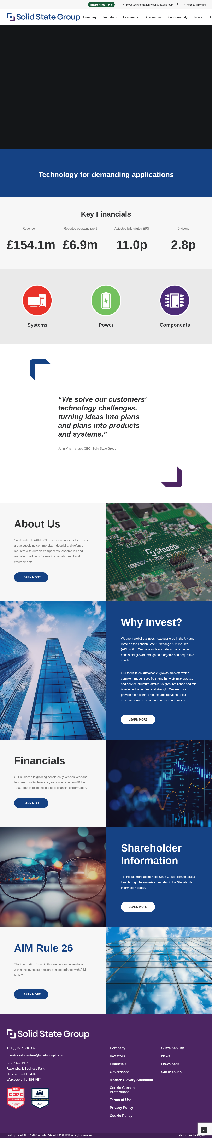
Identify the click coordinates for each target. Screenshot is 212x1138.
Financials (130, 17)
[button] (18, 1098)
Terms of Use (120, 1100)
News (198, 17)
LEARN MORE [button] (31, 577)
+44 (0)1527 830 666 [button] (193, 4)
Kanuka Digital (196, 1135)
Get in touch (171, 1072)
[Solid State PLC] (43, 17)
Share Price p (101, 4)
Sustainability (178, 17)
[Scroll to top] (204, 1130)
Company (90, 17)
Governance (153, 17)
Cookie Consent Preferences (123, 1090)
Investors (110, 17)
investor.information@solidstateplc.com (149, 4)
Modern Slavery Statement (131, 1080)
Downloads (170, 1064)
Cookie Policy (121, 1116)
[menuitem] (147, 4)
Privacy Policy (121, 1108)
